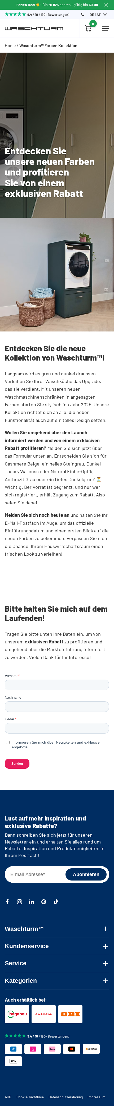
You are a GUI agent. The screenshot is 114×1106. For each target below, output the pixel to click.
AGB (8, 1097)
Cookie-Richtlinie (30, 1097)
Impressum (96, 1097)
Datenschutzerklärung (66, 1097)
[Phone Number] (83, 14)
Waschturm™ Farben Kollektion (48, 45)
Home (10, 45)
